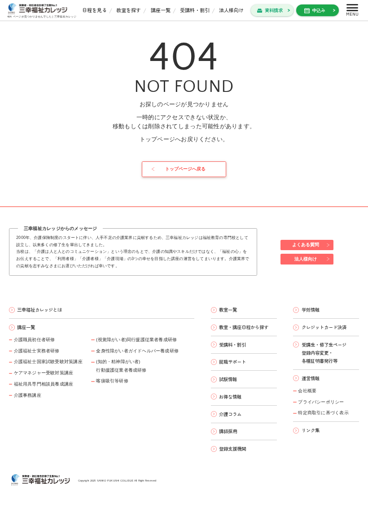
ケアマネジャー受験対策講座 (44, 372)
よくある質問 (305, 244)
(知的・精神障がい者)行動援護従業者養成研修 (121, 365)
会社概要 (307, 390)
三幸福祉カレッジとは (39, 309)
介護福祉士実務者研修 (37, 350)
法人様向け (231, 9)
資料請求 (274, 10)
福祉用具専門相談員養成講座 (44, 384)
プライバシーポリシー (321, 401)
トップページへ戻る (185, 168)
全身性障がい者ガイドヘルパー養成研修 (137, 350)
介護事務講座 (27, 395)
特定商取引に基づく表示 (323, 412)
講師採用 (228, 431)
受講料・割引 (195, 9)
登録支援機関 (232, 448)
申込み (318, 10)
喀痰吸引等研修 (112, 380)
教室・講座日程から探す (243, 327)
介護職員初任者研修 (34, 339)
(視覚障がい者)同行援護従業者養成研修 (136, 339)
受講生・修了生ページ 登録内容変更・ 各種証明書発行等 (324, 352)
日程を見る (94, 9)
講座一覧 (161, 9)
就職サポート (232, 361)
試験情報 (228, 379)
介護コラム (230, 414)
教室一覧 (228, 309)
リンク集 (311, 430)
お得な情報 (230, 396)
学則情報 (311, 309)
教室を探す (128, 9)
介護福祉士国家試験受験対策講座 (48, 361)
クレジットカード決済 (324, 327)
